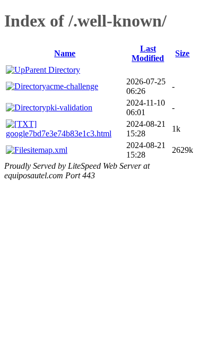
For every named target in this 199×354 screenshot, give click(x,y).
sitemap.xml (47, 149)
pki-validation (69, 107)
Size (182, 53)
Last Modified (148, 53)
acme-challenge (72, 86)
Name (64, 53)
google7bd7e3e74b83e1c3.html (58, 133)
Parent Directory (52, 69)
